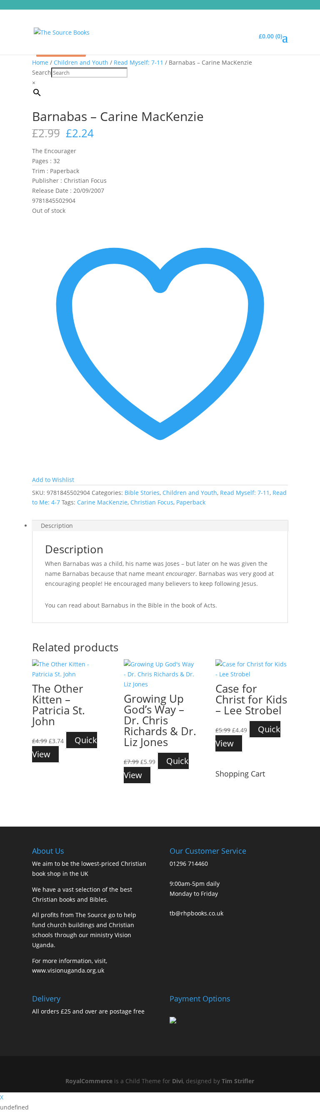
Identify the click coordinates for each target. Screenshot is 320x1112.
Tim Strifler (238, 1081)
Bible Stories (142, 493)
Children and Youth (81, 62)
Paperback (190, 502)
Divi (177, 1081)
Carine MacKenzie (102, 502)
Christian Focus (151, 502)
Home (40, 62)
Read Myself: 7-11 (138, 62)
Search (41, 72)
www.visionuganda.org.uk (68, 970)
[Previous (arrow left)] (14, 556)
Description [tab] (57, 526)
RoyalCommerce (88, 1081)
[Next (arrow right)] (305, 556)
